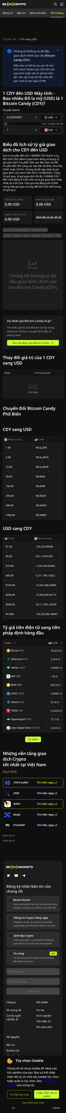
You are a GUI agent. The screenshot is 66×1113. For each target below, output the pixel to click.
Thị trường (56, 13)
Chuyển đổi (9, 39)
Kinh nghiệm (44, 1015)
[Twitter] (8, 875)
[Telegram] (24, 875)
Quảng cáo (12, 1050)
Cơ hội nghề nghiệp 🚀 (13, 1017)
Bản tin (21, 13)
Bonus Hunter (38, 13)
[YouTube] (16, 875)
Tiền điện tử (43, 1021)
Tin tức (40, 1010)
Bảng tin (8, 13)
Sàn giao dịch (44, 1027)
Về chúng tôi (13, 1010)
